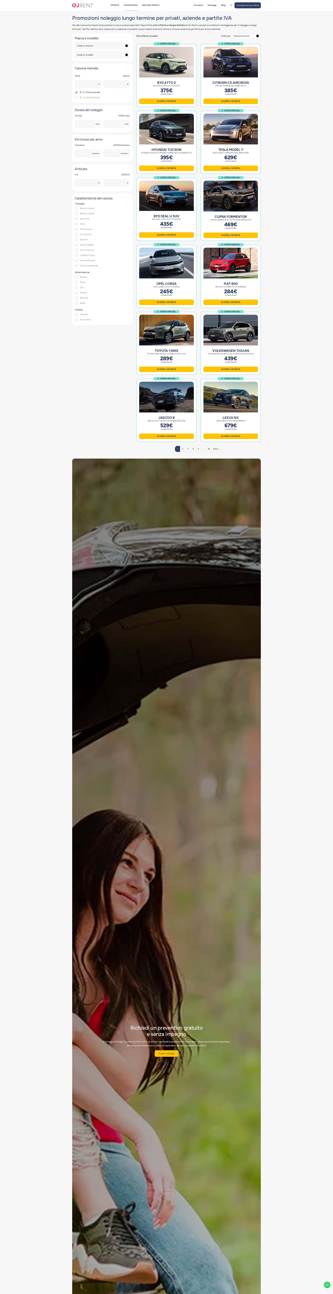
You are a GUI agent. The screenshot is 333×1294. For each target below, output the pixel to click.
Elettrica (84, 298)
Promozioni (130, 5)
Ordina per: (226, 36)
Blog (223, 5)
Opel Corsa (166, 284)
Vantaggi (212, 5)
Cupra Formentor (231, 217)
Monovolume (86, 229)
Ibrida (82, 303)
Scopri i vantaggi (166, 1053)
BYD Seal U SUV (166, 216)
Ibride (82, 224)
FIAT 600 (231, 284)
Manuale (84, 314)
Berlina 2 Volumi (87, 208)
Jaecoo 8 (166, 418)
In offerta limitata (91, 97)
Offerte (115, 5)
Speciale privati (151, 5)
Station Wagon (87, 244)
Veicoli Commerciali (89, 265)
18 (209, 449)
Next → (217, 449)
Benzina (83, 277)
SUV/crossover (87, 250)
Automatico (85, 319)
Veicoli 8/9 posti (87, 260)
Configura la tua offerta (247, 5)
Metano (83, 292)
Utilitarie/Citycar (87, 255)
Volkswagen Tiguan (230, 351)
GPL (82, 287)
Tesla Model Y (230, 150)
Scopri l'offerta (166, 101)
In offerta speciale (91, 92)
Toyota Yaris (166, 351)
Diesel (82, 282)
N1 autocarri (85, 234)
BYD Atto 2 (166, 83)
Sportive (84, 239)
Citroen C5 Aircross (230, 83)
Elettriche (84, 218)
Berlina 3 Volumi (87, 213)
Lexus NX (231, 418)
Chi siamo (198, 5)
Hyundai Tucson (166, 150)
